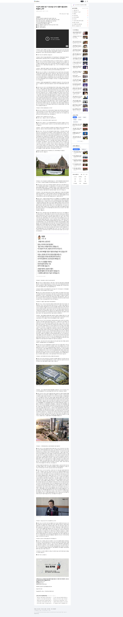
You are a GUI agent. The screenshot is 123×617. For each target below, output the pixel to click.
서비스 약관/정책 (53, 608)
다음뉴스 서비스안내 (37, 608)
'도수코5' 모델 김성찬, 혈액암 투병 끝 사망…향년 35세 (60, 597)
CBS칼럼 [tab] (74, 119)
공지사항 (48, 608)
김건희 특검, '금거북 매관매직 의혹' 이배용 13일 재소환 (44, 601)
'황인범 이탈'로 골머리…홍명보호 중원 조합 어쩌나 (44, 600)
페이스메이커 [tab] (75, 121)
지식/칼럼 (75, 183)
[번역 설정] (64, 14)
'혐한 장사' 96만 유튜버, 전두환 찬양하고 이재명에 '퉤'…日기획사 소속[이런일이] (44, 597)
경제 (75, 178)
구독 (82, 1)
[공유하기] (85, 1)
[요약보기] (60, 14)
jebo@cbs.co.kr (42, 581)
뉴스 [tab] (81, 174)
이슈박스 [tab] (74, 117)
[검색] (87, 1)
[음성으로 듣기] (62, 14)
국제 (85, 178)
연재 (80, 183)
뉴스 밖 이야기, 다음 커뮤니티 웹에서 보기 (82, 4)
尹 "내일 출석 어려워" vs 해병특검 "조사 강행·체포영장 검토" (60, 603)
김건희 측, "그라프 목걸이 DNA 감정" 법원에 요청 (44, 598)
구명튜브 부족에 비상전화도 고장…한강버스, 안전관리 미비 (60, 601)
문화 (75, 181)
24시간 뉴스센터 (43, 608)
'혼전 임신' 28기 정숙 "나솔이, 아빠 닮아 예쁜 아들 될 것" (60, 598)
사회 (85, 176)
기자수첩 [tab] (79, 119)
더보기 (79, 141)
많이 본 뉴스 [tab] (76, 149)
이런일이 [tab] (84, 117)
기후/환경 (80, 176)
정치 (80, 178)
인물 (85, 181)
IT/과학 (80, 181)
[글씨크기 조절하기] (66, 14)
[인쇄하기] (68, 14)
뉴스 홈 (75, 176)
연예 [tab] (83, 174)
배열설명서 (85, 183)
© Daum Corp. (36, 613)
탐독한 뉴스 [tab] (84, 149)
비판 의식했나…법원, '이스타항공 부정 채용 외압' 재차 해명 (44, 603)
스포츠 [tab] (86, 174)
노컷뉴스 (37, 1)
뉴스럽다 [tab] (79, 117)
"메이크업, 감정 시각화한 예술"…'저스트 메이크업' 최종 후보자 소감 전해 (60, 600)
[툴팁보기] (87, 8)
